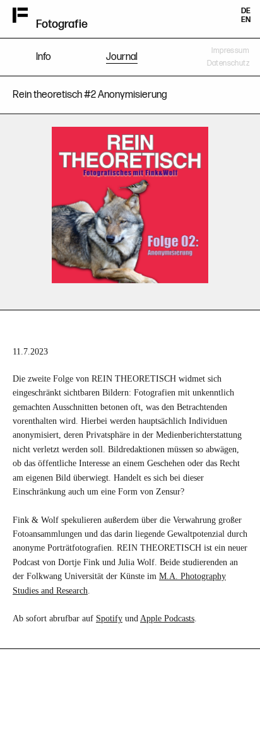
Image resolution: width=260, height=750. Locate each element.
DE (246, 11)
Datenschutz (228, 63)
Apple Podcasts (167, 618)
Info (43, 57)
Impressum (230, 51)
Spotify (109, 618)
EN (246, 20)
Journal (122, 57)
